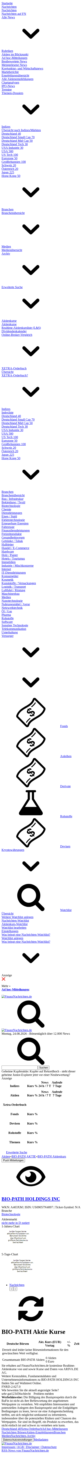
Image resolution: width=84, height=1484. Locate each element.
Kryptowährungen (13, 850)
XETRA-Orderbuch (14, 368)
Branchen (7, 209)
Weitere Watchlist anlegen (17, 917)
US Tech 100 (10, 154)
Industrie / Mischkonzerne (18, 565)
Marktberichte (10, 72)
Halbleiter (8, 544)
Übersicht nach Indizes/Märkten (21, 130)
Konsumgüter (10, 576)
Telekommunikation (14, 629)
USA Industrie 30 (12, 147)
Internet (6, 569)
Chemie (6, 509)
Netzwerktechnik (12, 607)
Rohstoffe (8, 618)
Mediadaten (41, 1439)
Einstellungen (10, 931)
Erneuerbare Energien (15, 523)
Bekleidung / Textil (13, 502)
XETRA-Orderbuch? (15, 375)
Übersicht (7, 372)
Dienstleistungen (12, 513)
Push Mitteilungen (13, 1160)
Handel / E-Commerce (15, 548)
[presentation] (11, 1289)
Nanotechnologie (12, 600)
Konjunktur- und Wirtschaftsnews (22, 68)
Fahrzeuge (8, 527)
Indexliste (7, 412)
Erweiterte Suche (12, 287)
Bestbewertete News (14, 61)
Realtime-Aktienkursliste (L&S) (21, 327)
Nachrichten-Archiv (23, 1436)
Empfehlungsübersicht (15, 75)
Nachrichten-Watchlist (15, 920)
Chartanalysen (10, 82)
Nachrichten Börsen (14, 1432)
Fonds (64, 726)
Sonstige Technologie (15, 625)
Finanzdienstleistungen (16, 530)
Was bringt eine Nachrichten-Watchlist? (26, 934)
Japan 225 (8, 172)
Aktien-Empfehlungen (40, 1432)
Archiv (6, 253)
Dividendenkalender (14, 331)
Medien (6, 246)
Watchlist (65, 910)
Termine (7, 89)
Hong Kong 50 (11, 175)
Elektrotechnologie (13, 520)
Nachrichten (9, 6)
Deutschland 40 (11, 133)
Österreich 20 (10, 168)
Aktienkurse (9, 320)
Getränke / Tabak (12, 541)
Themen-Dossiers (12, 93)
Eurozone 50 (9, 158)
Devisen (65, 846)
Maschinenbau (11, 593)
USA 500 (7, 151)
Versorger (7, 636)
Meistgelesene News (14, 65)
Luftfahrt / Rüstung (13, 590)
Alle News (8, 17)
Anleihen (65, 756)
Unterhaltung (10, 632)
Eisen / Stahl (9, 516)
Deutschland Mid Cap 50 (17, 140)
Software (7, 621)
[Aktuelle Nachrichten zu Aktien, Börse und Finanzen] (17, 996)
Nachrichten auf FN (14, 13)
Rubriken (7, 51)
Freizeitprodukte (12, 534)
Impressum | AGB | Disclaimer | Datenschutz (29, 1447)
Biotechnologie (11, 505)
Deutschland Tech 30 (15, 144)
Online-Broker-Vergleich (17, 334)
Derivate (65, 786)
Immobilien (9, 562)
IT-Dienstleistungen (14, 572)
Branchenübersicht (13, 213)
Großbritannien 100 (14, 161)
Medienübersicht (12, 250)
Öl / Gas (7, 611)
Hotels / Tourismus (13, 558)
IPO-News (8, 86)
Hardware (8, 551)
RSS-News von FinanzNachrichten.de (25, 1450)
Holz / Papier (10, 555)
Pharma (6, 614)
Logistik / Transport (14, 586)
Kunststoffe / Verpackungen (19, 583)
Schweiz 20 (9, 165)
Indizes (6, 126)
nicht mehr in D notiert (15, 1222)
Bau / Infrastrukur (12, 498)
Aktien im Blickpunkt (15, 54)
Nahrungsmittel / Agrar (16, 604)
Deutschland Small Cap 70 (18, 137)
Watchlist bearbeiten (14, 927)
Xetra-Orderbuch (31, 1428)
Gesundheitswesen (13, 537)
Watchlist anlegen (12, 938)
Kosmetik (7, 579)
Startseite (7, 3)
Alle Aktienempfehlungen (17, 79)
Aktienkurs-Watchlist (15, 924)
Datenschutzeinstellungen (17, 1439)
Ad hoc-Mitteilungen (14, 58)
